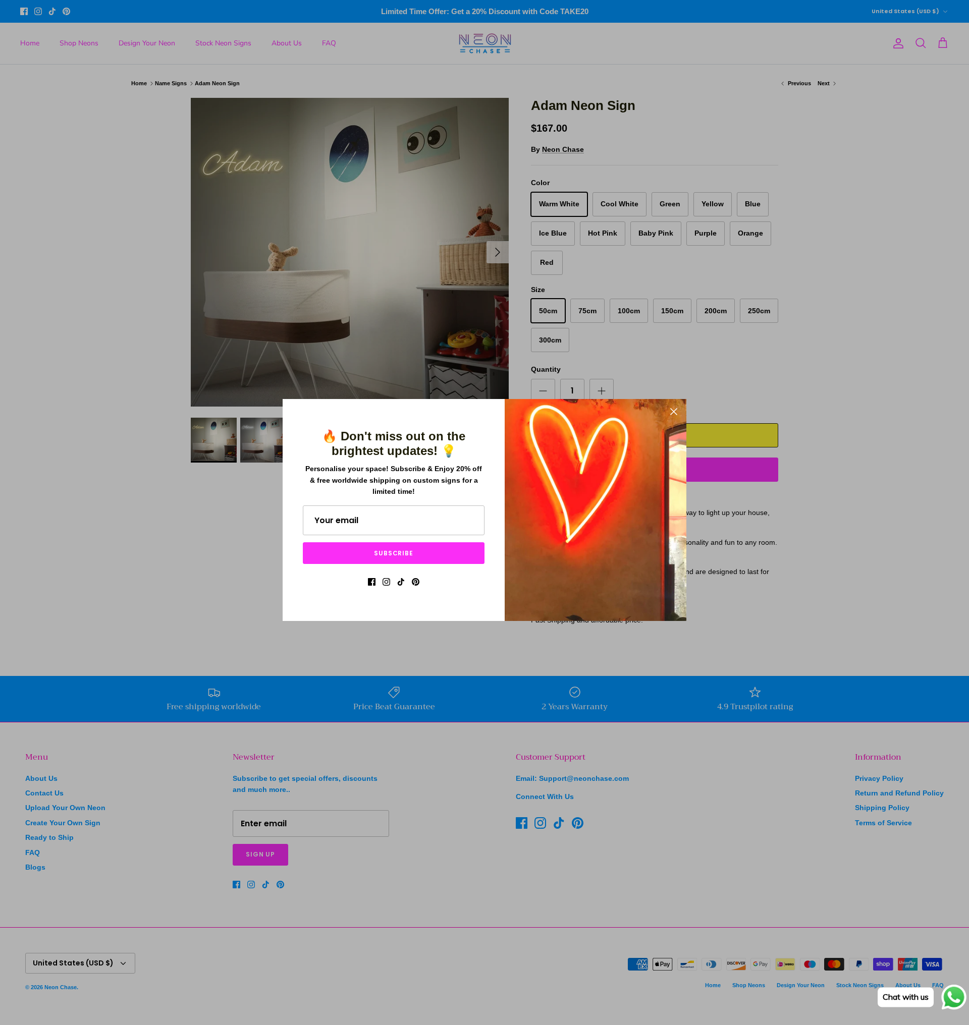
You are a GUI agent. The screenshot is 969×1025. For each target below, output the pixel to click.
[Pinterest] (415, 582)
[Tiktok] (401, 582)
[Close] (674, 412)
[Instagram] (386, 582)
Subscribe (394, 553)
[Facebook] (371, 582)
